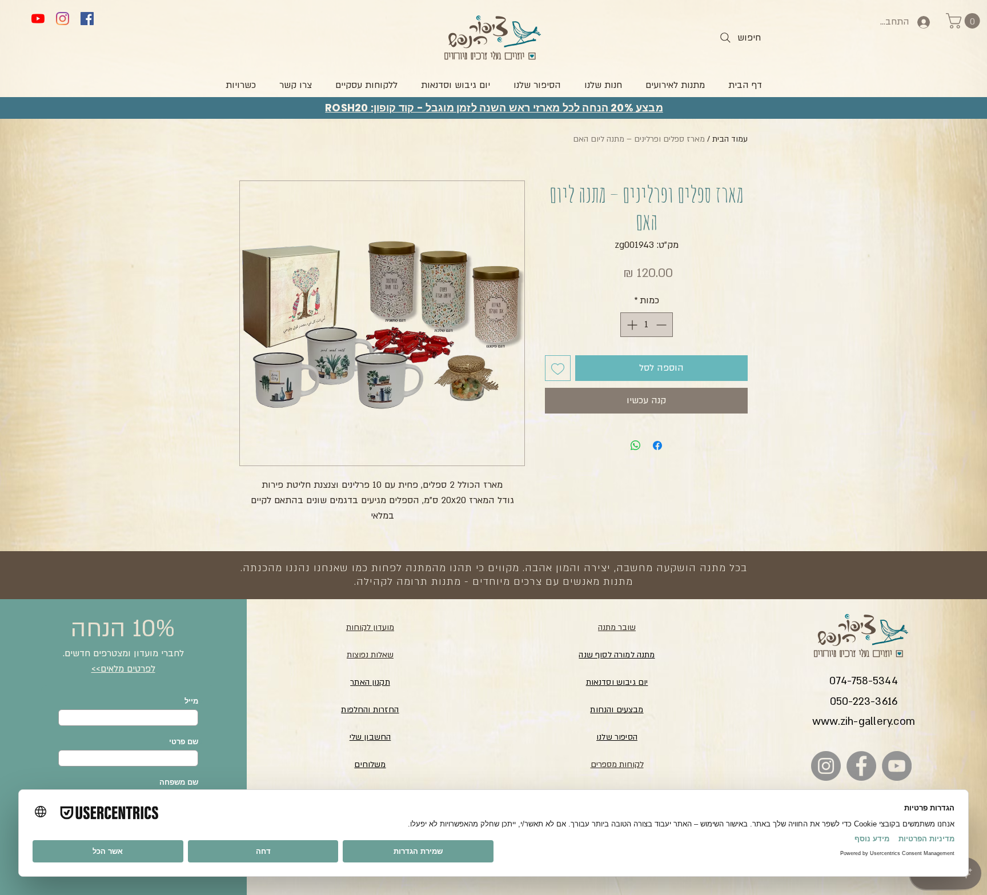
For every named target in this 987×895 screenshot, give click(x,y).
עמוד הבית (730, 139)
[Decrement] (662, 324)
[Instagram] (62, 18)
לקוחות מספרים (617, 764)
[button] (965, 21)
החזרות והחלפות (370, 709)
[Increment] (631, 324)
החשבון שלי (370, 737)
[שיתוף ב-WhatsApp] (636, 445)
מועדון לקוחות (370, 627)
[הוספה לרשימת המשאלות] (558, 368)
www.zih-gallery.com (863, 722)
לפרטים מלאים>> (123, 669)
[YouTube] (38, 18)
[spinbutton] (646, 324)
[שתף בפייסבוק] (657, 445)
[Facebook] (87, 18)
